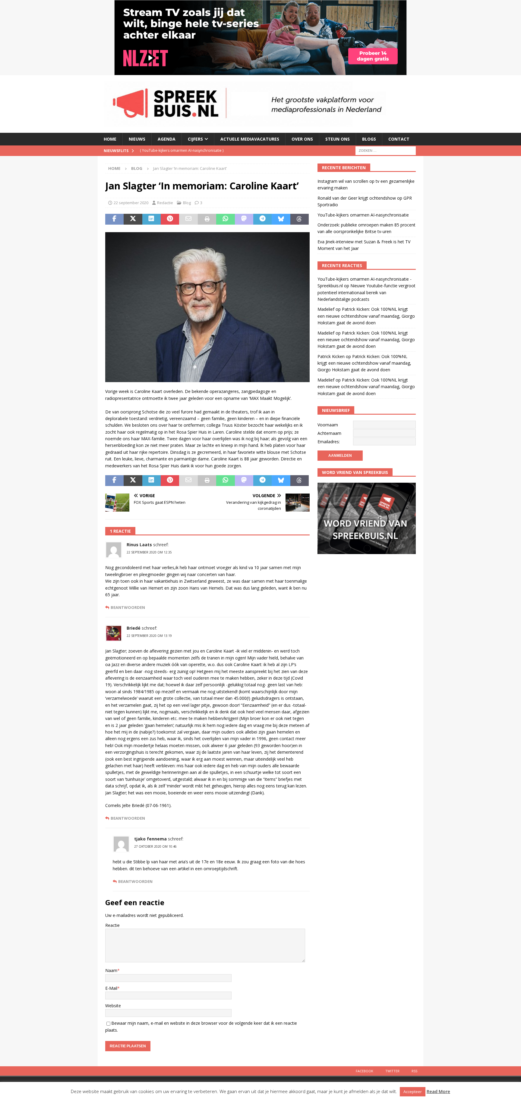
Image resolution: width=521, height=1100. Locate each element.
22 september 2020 (131, 202)
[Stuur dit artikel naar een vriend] (188, 219)
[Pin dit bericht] (170, 219)
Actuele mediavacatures (249, 139)
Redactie (165, 202)
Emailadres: (328, 441)
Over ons (302, 139)
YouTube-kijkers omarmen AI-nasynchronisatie (363, 215)
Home (110, 139)
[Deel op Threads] (299, 219)
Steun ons (337, 139)
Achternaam (329, 433)
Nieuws (137, 139)
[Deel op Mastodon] (244, 219)
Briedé (134, 628)
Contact (398, 139)
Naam (111, 970)
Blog (187, 202)
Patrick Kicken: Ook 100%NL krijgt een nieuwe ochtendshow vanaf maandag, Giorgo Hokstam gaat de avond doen (366, 316)
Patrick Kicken (331, 356)
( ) (181, 150)
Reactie (112, 925)
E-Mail (111, 988)
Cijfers (195, 139)
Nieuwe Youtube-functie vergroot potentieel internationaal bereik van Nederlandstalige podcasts (366, 292)
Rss (414, 1071)
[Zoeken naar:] (385, 150)
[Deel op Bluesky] (281, 219)
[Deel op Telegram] (262, 219)
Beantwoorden (128, 607)
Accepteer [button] (412, 1091)
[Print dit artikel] (207, 219)
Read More (438, 1091)
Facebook (364, 1071)
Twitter (392, 1071)
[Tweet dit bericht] (133, 219)
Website (113, 1005)
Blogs (369, 139)
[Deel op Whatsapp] (225, 219)
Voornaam (327, 425)
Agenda (166, 139)
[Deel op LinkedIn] (151, 219)
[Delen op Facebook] (114, 219)
